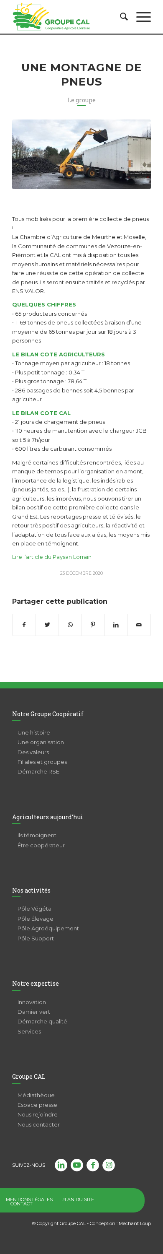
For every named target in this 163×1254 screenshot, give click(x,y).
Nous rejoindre (38, 1114)
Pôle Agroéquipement (48, 928)
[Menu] (139, 17)
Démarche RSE (38, 771)
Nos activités (31, 890)
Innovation (32, 1002)
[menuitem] (120, 17)
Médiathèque (36, 1095)
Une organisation (41, 742)
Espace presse (37, 1104)
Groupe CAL (29, 1076)
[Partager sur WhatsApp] (70, 625)
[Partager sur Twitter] (47, 625)
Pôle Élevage (35, 918)
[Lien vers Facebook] (93, 1165)
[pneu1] (81, 154)
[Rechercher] (120, 17)
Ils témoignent (37, 835)
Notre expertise (35, 983)
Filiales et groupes (42, 761)
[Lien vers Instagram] (108, 1165)
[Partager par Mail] (139, 625)
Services (29, 1031)
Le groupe (81, 100)
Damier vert (34, 1011)
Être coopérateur (41, 845)
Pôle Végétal (35, 908)
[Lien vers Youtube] (77, 1165)
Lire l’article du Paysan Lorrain (52, 556)
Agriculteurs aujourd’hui (47, 817)
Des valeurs (33, 752)
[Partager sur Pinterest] (93, 625)
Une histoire (34, 732)
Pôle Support (36, 938)
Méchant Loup (135, 1223)
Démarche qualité (42, 1021)
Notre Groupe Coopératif (48, 714)
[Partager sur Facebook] (24, 625)
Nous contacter (39, 1124)
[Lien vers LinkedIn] (61, 1165)
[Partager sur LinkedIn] (116, 625)
